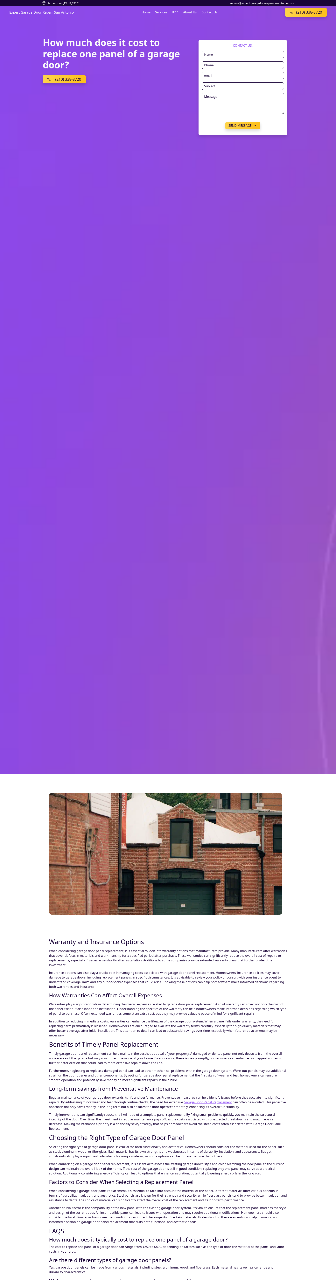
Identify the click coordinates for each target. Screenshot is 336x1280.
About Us (190, 12)
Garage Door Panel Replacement (208, 1102)
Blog (175, 12)
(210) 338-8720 (68, 79)
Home (146, 12)
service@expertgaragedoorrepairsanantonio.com (262, 3)
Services (161, 12)
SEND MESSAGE (240, 125)
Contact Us (209, 12)
